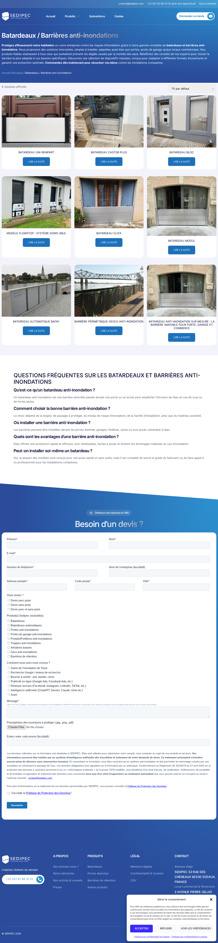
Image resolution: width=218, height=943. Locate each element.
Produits (70, 16)
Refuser (166, 928)
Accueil (50, 16)
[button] (211, 899)
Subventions (97, 16)
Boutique (17, 72)
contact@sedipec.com (133, 3)
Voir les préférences (196, 928)
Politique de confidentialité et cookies (152, 936)
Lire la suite (36, 161)
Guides (119, 16)
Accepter (141, 928)
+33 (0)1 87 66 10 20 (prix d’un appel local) (171, 3)
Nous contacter (207, 3)
